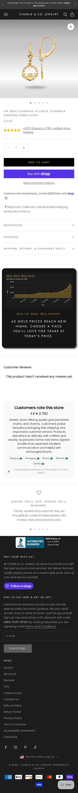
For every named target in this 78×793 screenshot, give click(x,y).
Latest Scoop (13, 693)
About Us (10, 674)
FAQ (6, 686)
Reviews (9, 680)
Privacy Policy (13, 718)
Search (8, 668)
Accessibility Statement (19, 731)
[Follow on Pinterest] (25, 747)
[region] (39, 507)
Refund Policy (13, 705)
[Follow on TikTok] (35, 747)
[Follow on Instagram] (15, 747)
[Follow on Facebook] (6, 747)
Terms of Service (15, 724)
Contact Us (11, 699)
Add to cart (39, 162)
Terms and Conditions (41, 626)
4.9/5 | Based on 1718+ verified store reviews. (46, 130)
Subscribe (17, 648)
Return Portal (12, 712)
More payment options (39, 183)
